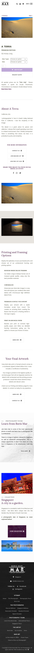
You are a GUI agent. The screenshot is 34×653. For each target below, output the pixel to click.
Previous (4, 16)
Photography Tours (25, 598)
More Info (16, 340)
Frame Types (24, 637)
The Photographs (13, 598)
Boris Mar (17, 601)
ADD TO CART (18, 70)
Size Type (5, 59)
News (25, 630)
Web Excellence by (20, 650)
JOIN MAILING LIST (15, 156)
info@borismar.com (18, 581)
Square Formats (17, 614)
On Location (18, 630)
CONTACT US (16, 151)
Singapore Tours (17, 623)
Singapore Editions (22, 608)
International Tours (24, 620)
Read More (24, 451)
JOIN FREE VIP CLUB (16, 161)
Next (30, 16)
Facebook (22, 586)
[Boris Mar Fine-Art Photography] (5, 3)
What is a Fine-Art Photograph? (17, 640)
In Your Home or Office (12, 637)
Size (3, 62)
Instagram (18, 589)
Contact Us (16, 401)
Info (27, 4)
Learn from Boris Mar (10, 620)
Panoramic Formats (11, 611)
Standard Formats (24, 611)
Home (4, 598)
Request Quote (17, 75)
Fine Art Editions (10, 608)
